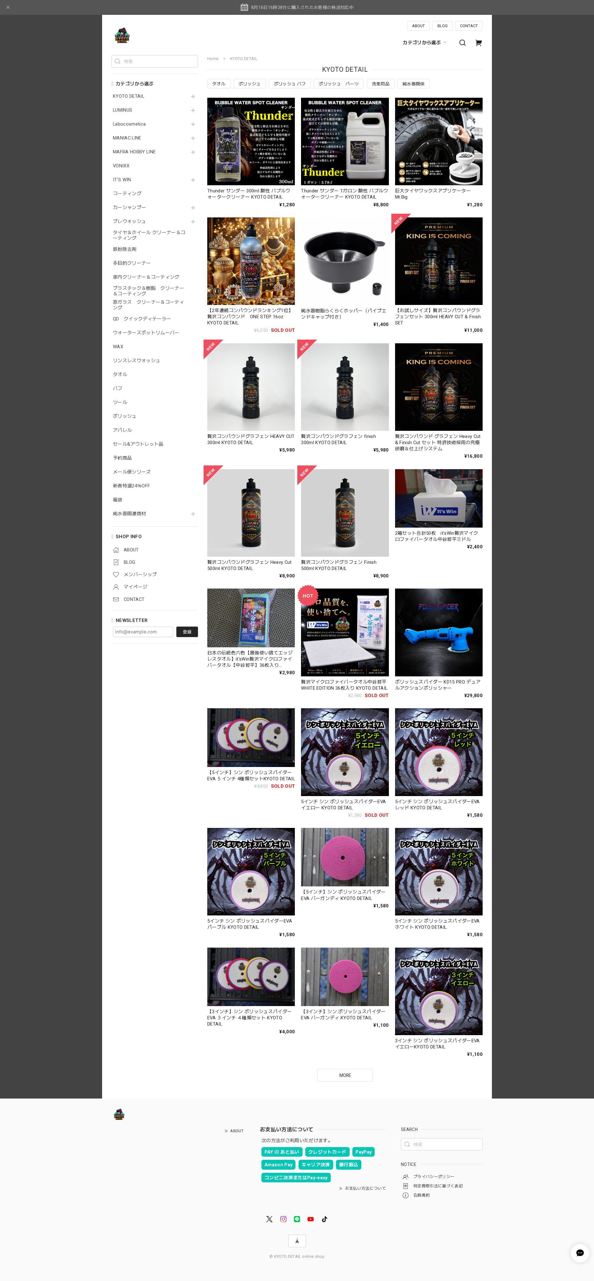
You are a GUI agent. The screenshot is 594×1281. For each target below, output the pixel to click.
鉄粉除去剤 (125, 249)
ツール (120, 402)
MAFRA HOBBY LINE (134, 152)
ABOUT (418, 26)
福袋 (118, 500)
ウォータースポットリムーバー (146, 333)
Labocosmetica (129, 124)
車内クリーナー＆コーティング (146, 277)
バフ (118, 388)
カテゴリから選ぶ (422, 42)
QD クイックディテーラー (142, 319)
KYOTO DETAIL (128, 96)
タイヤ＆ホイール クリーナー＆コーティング (149, 235)
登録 (187, 631)
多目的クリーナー (132, 263)
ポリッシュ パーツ (339, 83)
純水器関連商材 (129, 513)
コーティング (127, 193)
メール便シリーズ (132, 472)
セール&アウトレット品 (138, 444)
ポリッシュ (125, 416)
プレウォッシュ (129, 221)
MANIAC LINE (127, 138)
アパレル (122, 430)
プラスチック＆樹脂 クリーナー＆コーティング (148, 291)
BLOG (442, 26)
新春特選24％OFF (131, 486)
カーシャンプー (129, 207)
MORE (345, 1075)
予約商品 (122, 458)
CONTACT (469, 26)
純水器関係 (413, 83)
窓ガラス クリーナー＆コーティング (148, 305)
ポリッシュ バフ (290, 83)
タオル (120, 374)
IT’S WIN (122, 179)
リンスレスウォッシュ (136, 360)
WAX (118, 346)
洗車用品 (381, 83)
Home (212, 58)
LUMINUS (122, 110)
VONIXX (121, 166)
